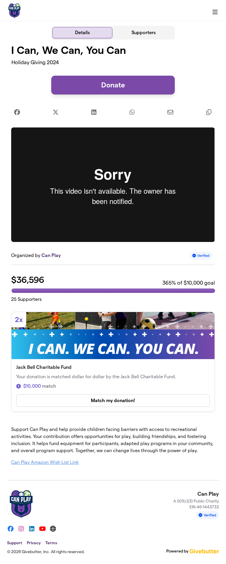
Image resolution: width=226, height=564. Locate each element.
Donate (113, 85)
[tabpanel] (113, 257)
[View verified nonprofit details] (201, 255)
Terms (51, 542)
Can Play (51, 255)
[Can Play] (14, 10)
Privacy (34, 542)
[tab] (82, 32)
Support (14, 542)
